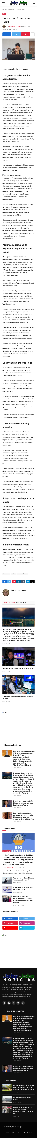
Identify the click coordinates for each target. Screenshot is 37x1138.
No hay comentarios (10, 29)
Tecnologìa (6, 851)
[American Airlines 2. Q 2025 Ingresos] (7, 1099)
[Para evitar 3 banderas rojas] (18, 49)
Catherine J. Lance (15, 26)
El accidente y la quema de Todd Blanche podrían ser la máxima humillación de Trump (23, 803)
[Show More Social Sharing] (33, 34)
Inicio (8, 1133)
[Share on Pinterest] (25, 34)
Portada (4, 9)
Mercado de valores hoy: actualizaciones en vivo (18, 668)
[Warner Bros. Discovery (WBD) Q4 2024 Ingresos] (7, 889)
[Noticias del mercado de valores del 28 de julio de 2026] (18, 684)
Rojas (25, 574)
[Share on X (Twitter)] (16, 34)
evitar (13, 574)
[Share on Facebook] (6, 34)
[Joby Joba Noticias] (18, 3)
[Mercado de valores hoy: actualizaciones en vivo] (18, 656)
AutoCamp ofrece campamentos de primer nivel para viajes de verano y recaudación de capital (24, 1087)
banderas (6, 574)
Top (4, 13)
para (19, 574)
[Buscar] (34, 3)
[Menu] (3, 3)
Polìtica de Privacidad (18, 1133)
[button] (18, 175)
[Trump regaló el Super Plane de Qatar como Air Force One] (7, 880)
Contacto (29, 1133)
